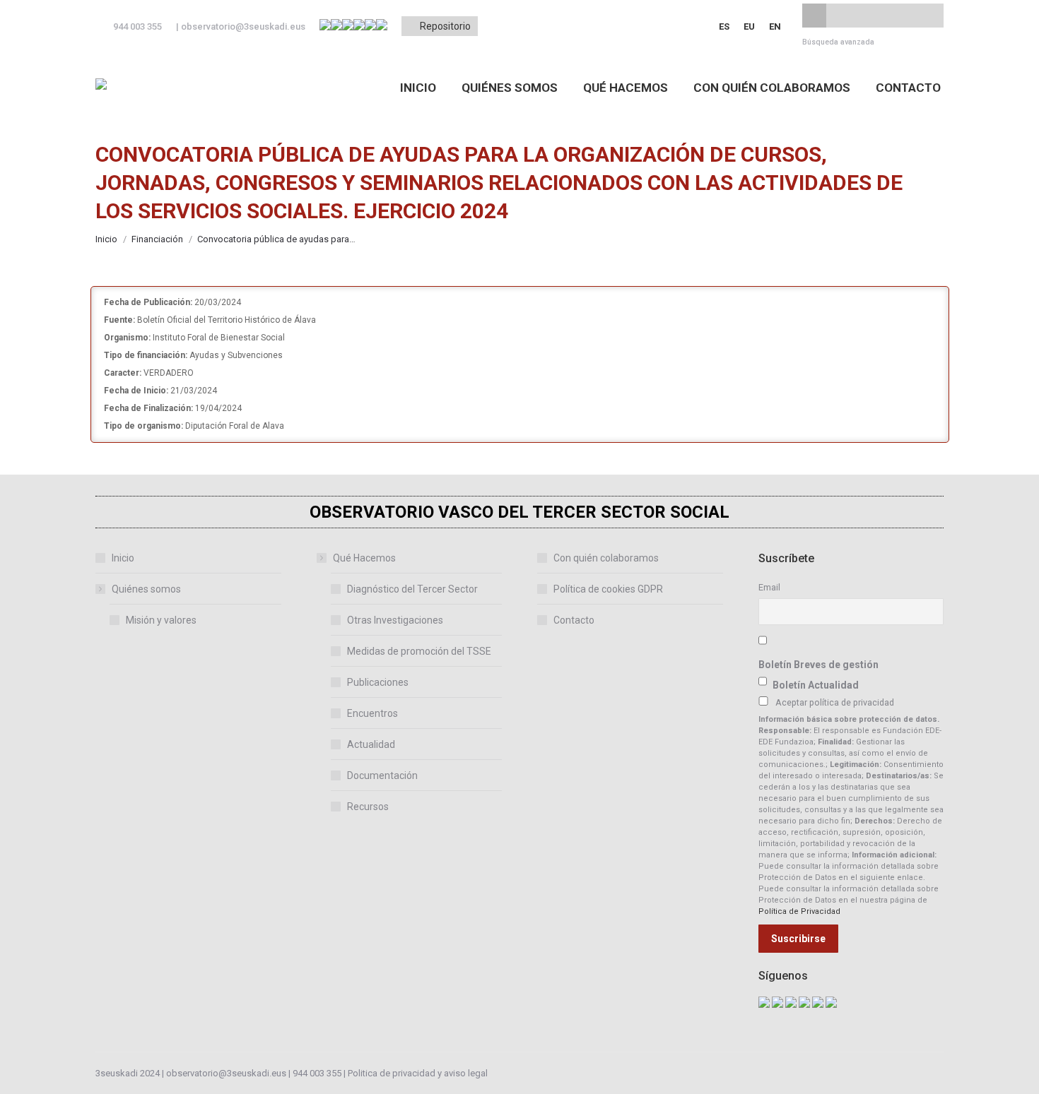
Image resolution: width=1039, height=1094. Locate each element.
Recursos (368, 806)
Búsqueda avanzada (838, 42)
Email (769, 587)
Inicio (123, 558)
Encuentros (372, 713)
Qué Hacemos (364, 558)
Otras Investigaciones (395, 620)
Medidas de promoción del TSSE (419, 651)
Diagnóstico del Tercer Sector (412, 589)
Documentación (382, 775)
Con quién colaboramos (606, 558)
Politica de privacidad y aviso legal (418, 1073)
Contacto (573, 620)
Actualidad (371, 744)
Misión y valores (161, 620)
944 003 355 (317, 1073)
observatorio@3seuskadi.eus (243, 26)
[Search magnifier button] (814, 16)
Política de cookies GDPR (608, 589)
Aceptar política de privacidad (834, 702)
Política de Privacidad (799, 911)
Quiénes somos (146, 589)
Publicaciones (378, 682)
